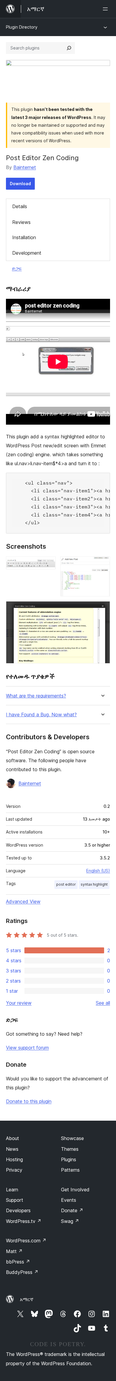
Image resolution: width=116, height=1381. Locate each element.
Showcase (72, 1138)
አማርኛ (26, 1299)
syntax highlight (94, 884)
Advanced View (23, 901)
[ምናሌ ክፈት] (106, 9)
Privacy (14, 1170)
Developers (18, 1210)
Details (19, 206)
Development (26, 253)
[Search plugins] (69, 48)
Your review (19, 1003)
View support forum (27, 1048)
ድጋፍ (17, 268)
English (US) (98, 870)
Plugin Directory (21, 27)
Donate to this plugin (28, 1101)
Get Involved (75, 1190)
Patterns (70, 1170)
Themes (70, 1149)
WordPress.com (26, 1241)
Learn (12, 1190)
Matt (14, 1251)
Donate (72, 1210)
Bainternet (24, 167)
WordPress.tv (23, 1221)
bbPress (18, 1262)
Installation (24, 237)
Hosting (14, 1159)
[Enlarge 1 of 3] (48, 564)
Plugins (68, 1159)
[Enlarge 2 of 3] (102, 564)
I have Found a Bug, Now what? (41, 714)
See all (103, 1003)
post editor (66, 884)
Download (20, 183)
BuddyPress (22, 1272)
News (12, 1149)
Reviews (21, 222)
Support (14, 1200)
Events (68, 1200)
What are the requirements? (36, 696)
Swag (70, 1221)
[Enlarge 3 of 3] (102, 609)
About (12, 1138)
